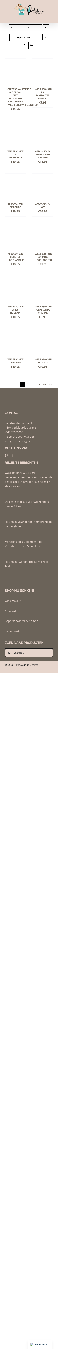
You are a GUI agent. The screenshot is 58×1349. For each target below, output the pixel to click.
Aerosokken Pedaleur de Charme (42, 154)
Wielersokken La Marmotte (16, 154)
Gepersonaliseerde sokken (21, 621)
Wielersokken (13, 601)
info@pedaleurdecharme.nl (22, 427)
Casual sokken (14, 631)
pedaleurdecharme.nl (18, 423)
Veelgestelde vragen (17, 441)
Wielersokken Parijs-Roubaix (16, 309)
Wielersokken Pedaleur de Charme (43, 309)
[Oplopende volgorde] (46, 27)
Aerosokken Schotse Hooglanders (15, 256)
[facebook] (12, 455)
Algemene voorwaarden (20, 436)
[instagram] (6, 455)
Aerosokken (12, 611)
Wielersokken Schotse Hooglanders (43, 256)
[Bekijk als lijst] (32, 45)
